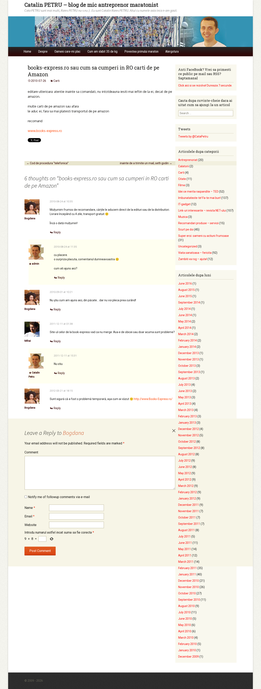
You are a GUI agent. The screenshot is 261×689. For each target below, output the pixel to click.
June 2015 (185, 296)
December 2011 (188, 504)
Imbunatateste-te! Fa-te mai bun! (199, 197)
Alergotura (172, 51)
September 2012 (189, 448)
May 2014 (184, 321)
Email (29, 516)
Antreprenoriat (187, 160)
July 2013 (184, 384)
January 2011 (187, 574)
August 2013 (186, 378)
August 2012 (186, 454)
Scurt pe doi (186, 229)
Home (27, 51)
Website (30, 525)
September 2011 (189, 523)
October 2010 (187, 593)
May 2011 (184, 549)
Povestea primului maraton (141, 51)
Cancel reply (173, 430)
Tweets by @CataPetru (193, 136)
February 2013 (187, 416)
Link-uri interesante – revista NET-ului (202, 210)
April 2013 (184, 403)
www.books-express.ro (45, 131)
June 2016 (185, 283)
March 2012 (186, 485)
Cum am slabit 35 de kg (102, 51)
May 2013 (184, 397)
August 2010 (186, 606)
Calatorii (183, 166)
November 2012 (188, 435)
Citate (182, 179)
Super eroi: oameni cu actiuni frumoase (203, 235)
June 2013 (185, 391)
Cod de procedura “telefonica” (48, 163)
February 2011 (187, 568)
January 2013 (187, 422)
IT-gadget (184, 204)
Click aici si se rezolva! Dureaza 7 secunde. (205, 85)
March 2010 (186, 637)
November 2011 (188, 511)
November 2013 (188, 359)
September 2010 (189, 599)
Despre (43, 51)
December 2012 (188, 429)
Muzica (183, 216)
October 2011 (187, 517)
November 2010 (188, 587)
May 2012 (184, 473)
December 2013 (188, 353)
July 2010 (184, 612)
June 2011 (185, 542)
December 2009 (188, 656)
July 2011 (184, 536)
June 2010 (185, 618)
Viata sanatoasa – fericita (194, 252)
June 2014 (185, 315)
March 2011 (186, 561)
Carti (56, 80)
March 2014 (186, 334)
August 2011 (186, 530)
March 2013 (186, 410)
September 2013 (189, 372)
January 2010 (187, 650)
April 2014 (184, 327)
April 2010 (184, 631)
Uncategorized (187, 246)
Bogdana (29, 218)
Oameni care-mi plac (67, 51)
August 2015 (186, 289)
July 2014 (184, 308)
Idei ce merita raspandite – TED (198, 191)
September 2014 (189, 302)
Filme (181, 185)
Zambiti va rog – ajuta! (192, 259)
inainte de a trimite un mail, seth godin (146, 163)
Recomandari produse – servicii (198, 223)
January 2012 (187, 498)
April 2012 (184, 479)
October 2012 (187, 441)
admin (35, 263)
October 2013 (187, 365)
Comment (31, 452)
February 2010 (187, 644)
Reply (57, 232)
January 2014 (187, 346)
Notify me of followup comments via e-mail (59, 497)
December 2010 (188, 580)
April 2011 (184, 555)
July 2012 (184, 460)
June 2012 (185, 467)
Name (29, 508)
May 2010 (184, 625)
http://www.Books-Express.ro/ (153, 399)
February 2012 (187, 492)
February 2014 (187, 340)
